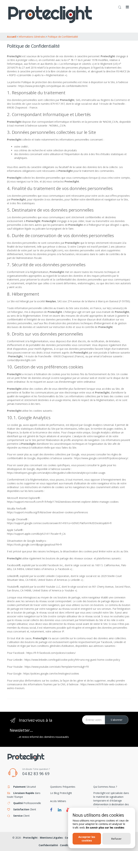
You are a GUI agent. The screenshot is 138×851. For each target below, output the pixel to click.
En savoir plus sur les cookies (105, 827)
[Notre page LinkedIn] (59, 810)
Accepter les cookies (86, 838)
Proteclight (30, 837)
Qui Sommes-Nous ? (105, 786)
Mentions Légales (51, 837)
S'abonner (116, 719)
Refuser (116, 838)
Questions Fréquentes (62, 786)
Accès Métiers (58, 801)
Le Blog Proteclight (61, 793)
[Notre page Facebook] (51, 810)
